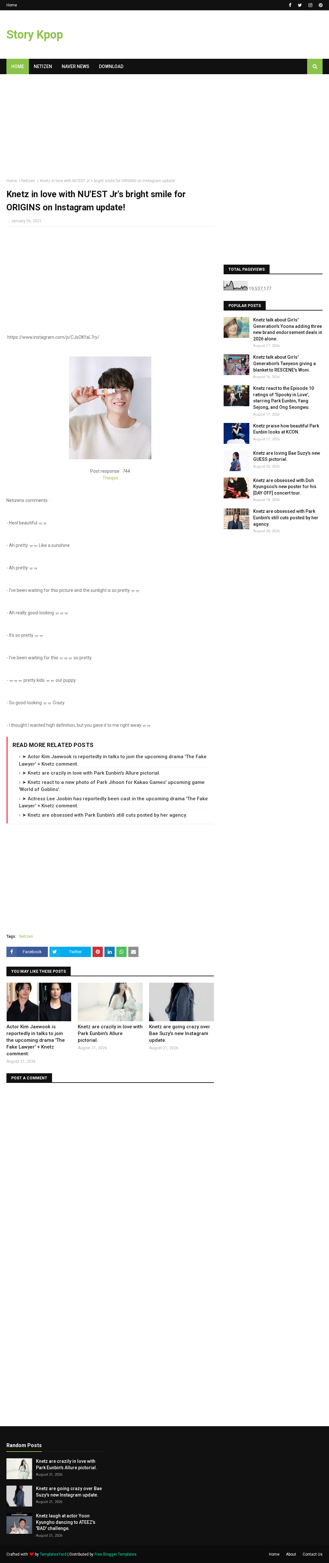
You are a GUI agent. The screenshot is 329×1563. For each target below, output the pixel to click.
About (291, 1554)
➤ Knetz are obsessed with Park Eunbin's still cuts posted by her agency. (104, 815)
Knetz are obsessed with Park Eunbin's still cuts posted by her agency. (285, 517)
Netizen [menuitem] (43, 66)
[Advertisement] (110, 129)
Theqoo (110, 477)
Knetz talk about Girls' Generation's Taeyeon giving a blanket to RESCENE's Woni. (284, 363)
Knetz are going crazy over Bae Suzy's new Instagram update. (179, 1033)
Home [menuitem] (17, 66)
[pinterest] (320, 5)
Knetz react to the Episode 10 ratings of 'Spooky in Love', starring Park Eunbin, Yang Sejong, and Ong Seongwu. (283, 398)
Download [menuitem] (111, 66)
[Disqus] (110, 1169)
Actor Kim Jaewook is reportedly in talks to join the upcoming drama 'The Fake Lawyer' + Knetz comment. (35, 1040)
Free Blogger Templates (115, 1554)
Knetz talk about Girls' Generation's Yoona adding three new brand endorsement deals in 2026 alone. (287, 329)
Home (11, 5)
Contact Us (313, 1554)
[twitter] (300, 5)
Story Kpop (34, 34)
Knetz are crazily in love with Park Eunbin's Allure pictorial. (110, 1033)
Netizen (28, 181)
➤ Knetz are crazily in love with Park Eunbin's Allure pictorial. (91, 773)
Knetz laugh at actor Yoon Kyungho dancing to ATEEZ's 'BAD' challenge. (65, 1522)
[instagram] (310, 5)
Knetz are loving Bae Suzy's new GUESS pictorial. (286, 456)
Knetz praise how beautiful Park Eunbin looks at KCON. (286, 429)
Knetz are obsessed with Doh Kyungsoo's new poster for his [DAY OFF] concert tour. (284, 487)
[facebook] (290, 5)
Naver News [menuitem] (75, 66)
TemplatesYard (53, 1554)
